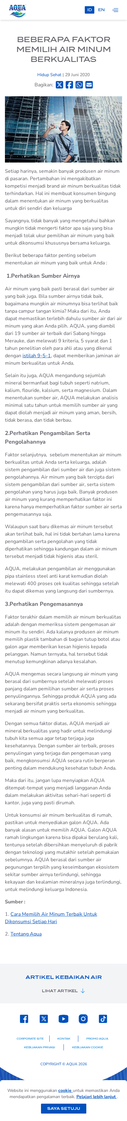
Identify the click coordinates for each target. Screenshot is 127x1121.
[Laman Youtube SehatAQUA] (63, 1018)
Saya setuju (63, 1108)
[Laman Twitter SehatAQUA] (43, 1018)
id (89, 9)
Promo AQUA (97, 1038)
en (101, 9)
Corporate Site (30, 1038)
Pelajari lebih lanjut (96, 1097)
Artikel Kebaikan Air (64, 977)
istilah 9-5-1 (37, 355)
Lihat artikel (60, 990)
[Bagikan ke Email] (89, 84)
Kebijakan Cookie (87, 1047)
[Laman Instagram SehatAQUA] (83, 1018)
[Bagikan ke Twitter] (59, 84)
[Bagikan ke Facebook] (69, 84)
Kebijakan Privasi (39, 1047)
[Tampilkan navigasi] (115, 10)
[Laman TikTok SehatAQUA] (103, 1018)
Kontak (63, 1038)
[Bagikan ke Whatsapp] (79, 84)
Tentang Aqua (26, 934)
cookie (65, 1090)
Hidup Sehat (50, 75)
